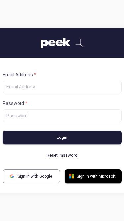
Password (15, 103)
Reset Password (62, 155)
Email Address (19, 74)
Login (62, 137)
